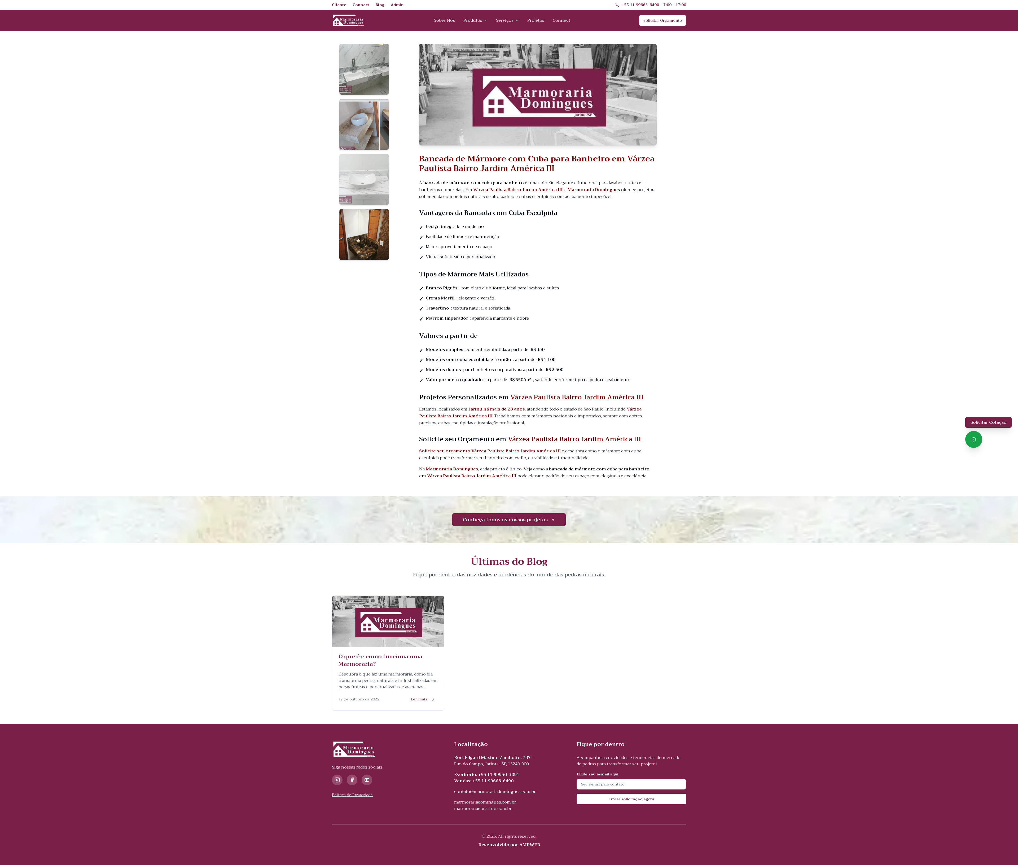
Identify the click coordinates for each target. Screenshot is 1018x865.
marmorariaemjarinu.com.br (483, 808)
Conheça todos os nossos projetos (505, 519)
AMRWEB (529, 845)
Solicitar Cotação (988, 422)
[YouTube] (367, 780)
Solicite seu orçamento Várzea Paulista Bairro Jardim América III (490, 451)
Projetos (535, 20)
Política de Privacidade (352, 794)
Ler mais (419, 699)
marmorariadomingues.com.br (485, 802)
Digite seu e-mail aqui (597, 774)
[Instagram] (337, 780)
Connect (561, 20)
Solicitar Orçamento (662, 20)
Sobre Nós (444, 20)
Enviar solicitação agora (631, 799)
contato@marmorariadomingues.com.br (495, 791)
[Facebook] (352, 780)
